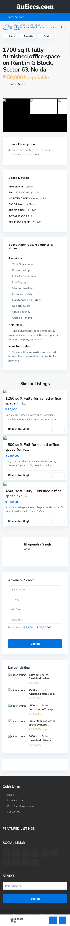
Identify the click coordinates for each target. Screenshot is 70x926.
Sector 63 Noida (15, 84)
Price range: (15, 627)
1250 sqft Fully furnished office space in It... (33, 401)
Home (6, 24)
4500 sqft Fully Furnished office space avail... (33, 493)
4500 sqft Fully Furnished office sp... (42, 707)
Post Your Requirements (21, 806)
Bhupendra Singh (37, 544)
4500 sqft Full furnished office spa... (42, 692)
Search (35, 644)
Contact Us (13, 811)
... (57, 419)
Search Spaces (15, 800)
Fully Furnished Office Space (28, 24)
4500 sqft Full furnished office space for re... (32, 447)
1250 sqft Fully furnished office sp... (42, 676)
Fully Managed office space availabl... (42, 722)
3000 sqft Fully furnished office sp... (42, 738)
